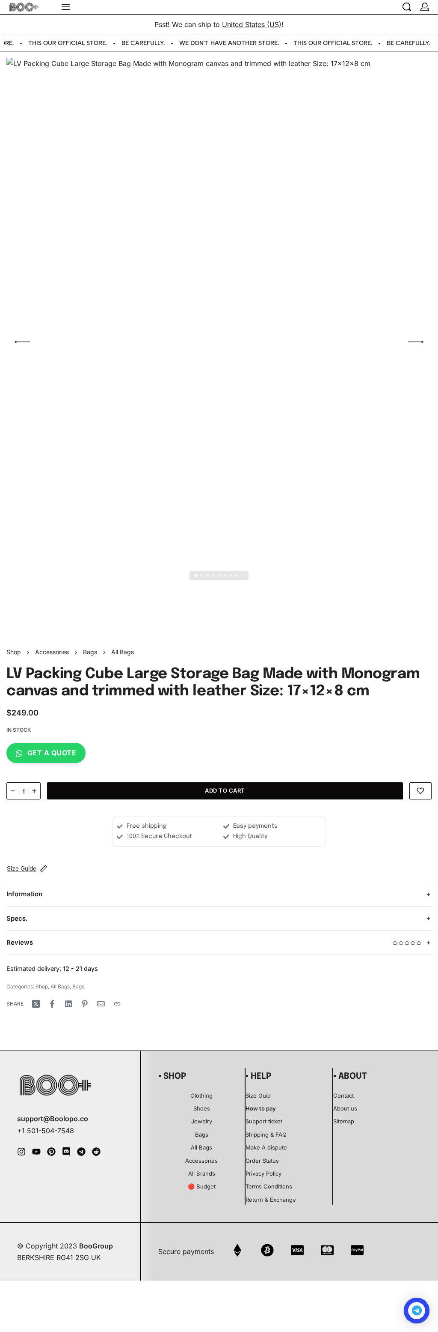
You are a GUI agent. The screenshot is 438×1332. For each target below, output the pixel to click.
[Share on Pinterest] (85, 1004)
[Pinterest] (51, 1151)
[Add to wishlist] (420, 790)
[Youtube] (36, 1151)
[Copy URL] (117, 1004)
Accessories (52, 652)
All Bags (122, 652)
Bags (90, 652)
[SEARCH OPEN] (406, 7)
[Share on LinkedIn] (68, 1004)
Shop (13, 652)
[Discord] (66, 1151)
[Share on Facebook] (52, 1004)
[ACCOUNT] (424, 7)
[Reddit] (96, 1151)
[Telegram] (81, 1151)
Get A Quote (52, 752)
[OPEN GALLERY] (219, 342)
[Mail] (101, 1004)
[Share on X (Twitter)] (36, 1004)
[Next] (416, 342)
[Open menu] (66, 6)
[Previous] (22, 342)
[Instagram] (21, 1151)
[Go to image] (195, 575)
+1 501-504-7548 (45, 1130)
